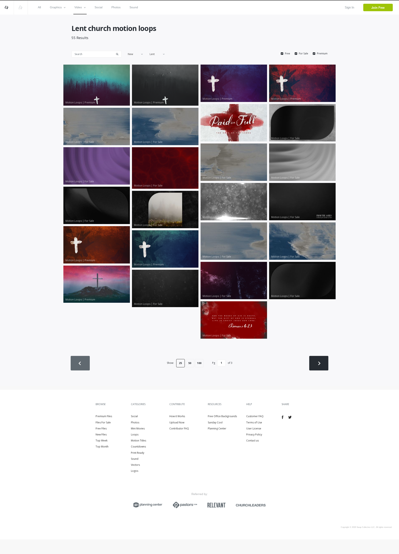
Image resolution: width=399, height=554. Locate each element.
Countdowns (138, 446)
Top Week (101, 440)
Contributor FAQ (179, 428)
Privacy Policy (254, 434)
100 (199, 363)
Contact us (252, 440)
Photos (116, 7)
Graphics (56, 7)
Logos (134, 471)
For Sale (303, 53)
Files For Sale (103, 422)
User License (253, 428)
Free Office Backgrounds (222, 416)
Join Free (378, 7)
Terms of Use (254, 422)
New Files (101, 434)
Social (98, 7)
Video (78, 7)
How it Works (177, 416)
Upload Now (176, 422)
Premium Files (104, 416)
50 (189, 363)
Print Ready (137, 453)
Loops (134, 434)
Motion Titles (138, 440)
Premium (322, 53)
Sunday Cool (215, 422)
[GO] (119, 53)
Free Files (101, 428)
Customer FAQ (255, 416)
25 (180, 363)
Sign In (349, 7)
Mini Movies (138, 428)
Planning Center (217, 428)
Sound (133, 7)
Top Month (102, 446)
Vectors (135, 465)
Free (287, 53)
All (39, 7)
